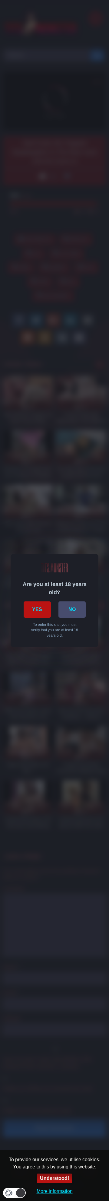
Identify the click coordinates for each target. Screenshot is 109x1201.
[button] (14, 1193)
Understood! (54, 1178)
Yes (37, 609)
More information (55, 1191)
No (72, 609)
